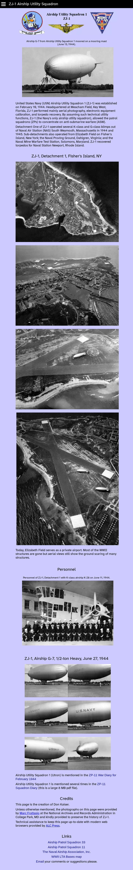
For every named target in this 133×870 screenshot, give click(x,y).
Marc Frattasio (29, 813)
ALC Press (53, 825)
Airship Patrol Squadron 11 (66, 847)
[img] (3, 4)
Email (40, 861)
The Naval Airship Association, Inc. (66, 851)
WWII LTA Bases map (66, 856)
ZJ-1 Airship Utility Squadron (32, 4)
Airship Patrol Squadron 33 (66, 842)
